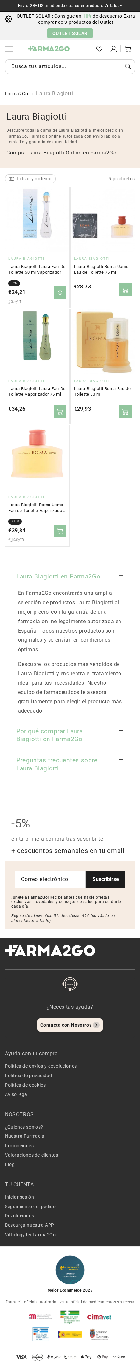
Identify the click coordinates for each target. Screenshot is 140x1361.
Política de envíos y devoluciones (41, 1066)
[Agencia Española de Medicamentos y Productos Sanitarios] (41, 1317)
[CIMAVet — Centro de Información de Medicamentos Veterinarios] (99, 1317)
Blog (10, 1164)
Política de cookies (25, 1085)
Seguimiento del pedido (30, 1206)
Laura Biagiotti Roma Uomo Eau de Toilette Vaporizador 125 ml (35, 507)
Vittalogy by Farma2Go (30, 1234)
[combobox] (70, 66)
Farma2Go (16, 93)
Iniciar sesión (19, 1197)
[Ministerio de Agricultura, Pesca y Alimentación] (70, 1334)
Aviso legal (17, 1094)
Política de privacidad (28, 1075)
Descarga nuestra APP (29, 1225)
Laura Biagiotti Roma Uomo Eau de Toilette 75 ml (101, 269)
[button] (85, 49)
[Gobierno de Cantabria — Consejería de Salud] (99, 1334)
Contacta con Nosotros (66, 1025)
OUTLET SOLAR (70, 33)
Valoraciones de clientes (31, 1155)
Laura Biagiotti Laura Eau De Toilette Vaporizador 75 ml (37, 391)
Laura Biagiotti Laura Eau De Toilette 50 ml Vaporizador (37, 269)
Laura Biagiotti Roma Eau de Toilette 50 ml (102, 391)
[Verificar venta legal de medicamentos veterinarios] (41, 1334)
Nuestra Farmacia (25, 1136)
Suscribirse (105, 879)
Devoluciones (19, 1215)
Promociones (19, 1145)
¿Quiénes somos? (24, 1127)
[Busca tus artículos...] (128, 66)
